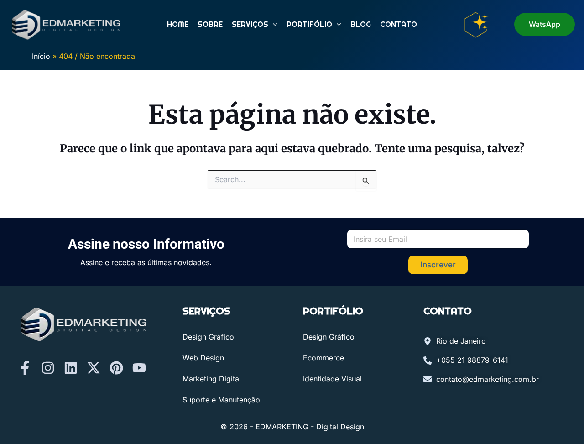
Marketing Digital (211, 378)
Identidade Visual (332, 378)
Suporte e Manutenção (221, 399)
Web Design (203, 357)
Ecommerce (323, 357)
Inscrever (438, 264)
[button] (272, 24)
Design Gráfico (208, 336)
